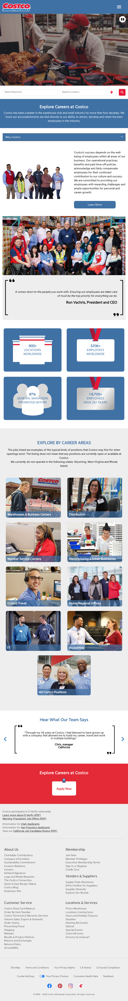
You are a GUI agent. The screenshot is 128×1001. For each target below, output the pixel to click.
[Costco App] (81, 985)
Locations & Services (82, 903)
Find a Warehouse (76, 908)
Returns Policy (12, 944)
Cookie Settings (25, 976)
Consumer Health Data (86, 976)
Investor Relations (14, 866)
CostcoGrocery (74, 933)
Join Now (71, 855)
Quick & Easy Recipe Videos (20, 883)
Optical (70, 926)
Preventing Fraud (14, 926)
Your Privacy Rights (64, 967)
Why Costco (12, 137)
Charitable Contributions (18, 855)
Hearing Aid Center (77, 922)
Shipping (9, 929)
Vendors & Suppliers (81, 876)
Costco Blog (11, 887)
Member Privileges (76, 858)
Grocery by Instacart (78, 937)
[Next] (122, 739)
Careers (8, 869)
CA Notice (85, 967)
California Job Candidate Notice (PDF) (35, 831)
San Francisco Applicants (35, 827)
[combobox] (30, 92)
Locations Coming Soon (79, 912)
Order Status (11, 922)
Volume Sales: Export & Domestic (23, 919)
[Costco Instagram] (70, 985)
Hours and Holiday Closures (82, 915)
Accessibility (11, 947)
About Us (11, 849)
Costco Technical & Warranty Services (26, 915)
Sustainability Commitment (19, 862)
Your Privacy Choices (57, 976)
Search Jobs (15, 509)
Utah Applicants (30, 824)
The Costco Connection (18, 880)
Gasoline (71, 919)
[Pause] (122, 19)
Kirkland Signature (15, 873)
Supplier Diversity (76, 889)
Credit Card (72, 869)
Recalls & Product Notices (19, 937)
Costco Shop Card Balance (19, 908)
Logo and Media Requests (19, 876)
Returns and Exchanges (18, 940)
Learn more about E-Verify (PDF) (21, 815)
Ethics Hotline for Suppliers (82, 885)
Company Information (17, 858)
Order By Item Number (17, 912)
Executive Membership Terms (83, 862)
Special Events (74, 929)
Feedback (108, 976)
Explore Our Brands (77, 892)
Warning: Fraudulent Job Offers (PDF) (24, 818)
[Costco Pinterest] (60, 985)
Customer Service (18, 903)
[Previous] (5, 739)
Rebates (9, 933)
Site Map (15, 967)
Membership (75, 849)
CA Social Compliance (108, 967)
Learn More (95, 204)
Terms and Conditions (37, 967)
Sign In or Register (76, 866)
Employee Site (12, 891)
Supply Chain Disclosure (80, 882)
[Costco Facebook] (49, 985)
